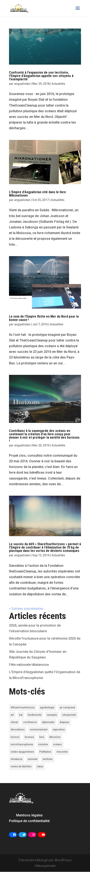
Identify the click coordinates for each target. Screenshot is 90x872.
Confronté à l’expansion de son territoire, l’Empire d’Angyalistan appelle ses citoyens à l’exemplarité (41, 75)
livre (41, 737)
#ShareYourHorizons (23, 707)
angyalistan (22, 83)
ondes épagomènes (22, 751)
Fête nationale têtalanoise (29, 665)
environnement (39, 729)
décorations (18, 729)
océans (57, 744)
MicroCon (54, 737)
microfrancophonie (22, 744)
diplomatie (48, 722)
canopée (52, 714)
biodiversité (34, 714)
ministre (43, 744)
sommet (32, 759)
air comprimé (67, 707)
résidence (16, 759)
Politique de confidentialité (29, 821)
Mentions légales (29, 815)
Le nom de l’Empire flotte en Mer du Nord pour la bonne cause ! (44, 318)
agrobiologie (47, 707)
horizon (15, 737)
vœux (40, 766)
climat (14, 722)
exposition (59, 729)
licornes (29, 737)
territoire (48, 759)
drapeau (64, 722)
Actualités (58, 83)
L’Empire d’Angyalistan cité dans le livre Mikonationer (37, 193)
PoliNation (45, 751)
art (12, 714)
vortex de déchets (21, 766)
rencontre (62, 751)
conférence (30, 722)
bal (21, 714)
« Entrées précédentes (26, 609)
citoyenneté (69, 714)
